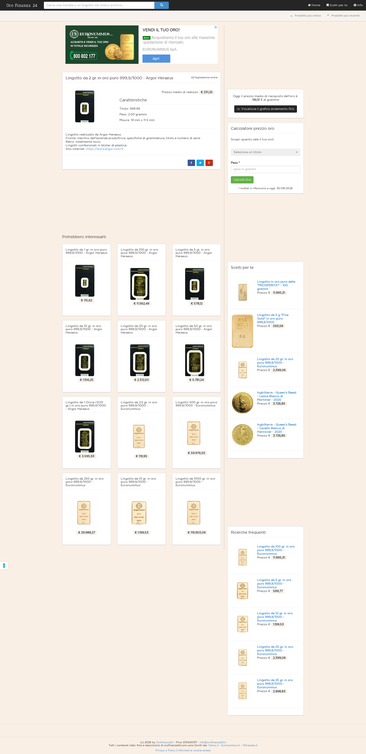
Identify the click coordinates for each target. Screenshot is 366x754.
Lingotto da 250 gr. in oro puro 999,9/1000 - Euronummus (85, 482)
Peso (235, 162)
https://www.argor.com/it (104, 149)
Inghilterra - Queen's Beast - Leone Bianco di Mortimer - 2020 (277, 396)
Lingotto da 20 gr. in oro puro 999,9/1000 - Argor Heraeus (139, 329)
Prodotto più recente (344, 15)
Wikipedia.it (250, 745)
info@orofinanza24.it (213, 742)
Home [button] (315, 5)
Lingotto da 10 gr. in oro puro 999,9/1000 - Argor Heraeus (84, 329)
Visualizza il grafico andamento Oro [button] (267, 109)
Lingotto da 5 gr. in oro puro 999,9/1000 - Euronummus (274, 584)
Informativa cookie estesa (194, 750)
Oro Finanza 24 (21, 5)
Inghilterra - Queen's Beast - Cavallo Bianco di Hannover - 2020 (277, 428)
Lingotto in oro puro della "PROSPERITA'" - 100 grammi (276, 285)
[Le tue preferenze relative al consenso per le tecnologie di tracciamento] (4, 565)
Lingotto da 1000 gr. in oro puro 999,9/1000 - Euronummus (195, 482)
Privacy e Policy (165, 750)
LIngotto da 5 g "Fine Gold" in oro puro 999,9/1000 (272, 319)
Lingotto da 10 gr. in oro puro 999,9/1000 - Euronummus (138, 482)
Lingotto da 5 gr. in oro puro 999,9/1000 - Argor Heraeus (194, 253)
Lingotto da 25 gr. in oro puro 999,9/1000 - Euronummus (275, 684)
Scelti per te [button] (338, 5)
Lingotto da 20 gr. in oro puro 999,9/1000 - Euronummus (275, 363)
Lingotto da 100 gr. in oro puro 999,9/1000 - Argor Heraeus (139, 253)
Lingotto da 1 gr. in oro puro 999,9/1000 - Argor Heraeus (86, 251)
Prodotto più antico (306, 15)
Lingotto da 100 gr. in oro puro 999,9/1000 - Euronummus (276, 550)
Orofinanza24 (164, 742)
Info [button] (359, 5)
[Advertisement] (141, 203)
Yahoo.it (213, 745)
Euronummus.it (230, 745)
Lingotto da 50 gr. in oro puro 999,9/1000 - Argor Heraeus (194, 329)
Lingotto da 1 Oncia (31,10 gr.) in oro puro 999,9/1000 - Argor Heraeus (86, 406)
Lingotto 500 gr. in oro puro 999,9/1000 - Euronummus (196, 404)
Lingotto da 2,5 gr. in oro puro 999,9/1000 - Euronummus (139, 406)
